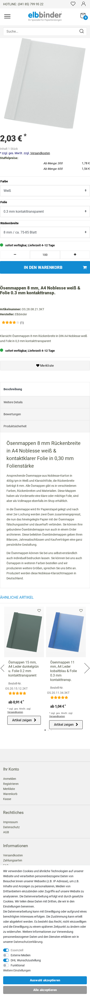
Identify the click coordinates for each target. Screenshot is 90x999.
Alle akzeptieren (45, 990)
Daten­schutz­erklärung (28, 941)
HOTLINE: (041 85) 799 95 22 (23, 4)
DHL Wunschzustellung (26, 960)
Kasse (7, 799)
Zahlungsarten (12, 860)
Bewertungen (12, 414)
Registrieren (11, 783)
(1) (22, 322)
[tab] (45, 389)
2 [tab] (48, 730)
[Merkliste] (73, 3)
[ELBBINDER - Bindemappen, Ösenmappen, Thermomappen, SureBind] (45, 16)
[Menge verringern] (15, 255)
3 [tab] (51, 730)
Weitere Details (13, 402)
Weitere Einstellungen (17, 970)
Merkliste (46, 365)
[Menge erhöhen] (75, 255)
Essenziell (17, 950)
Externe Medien (21, 955)
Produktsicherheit (15, 426)
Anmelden (9, 778)
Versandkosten (40, 153)
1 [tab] (45, 730)
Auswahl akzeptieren (45, 980)
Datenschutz (11, 827)
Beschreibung (13, 389)
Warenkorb (10, 794)
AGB (6, 832)
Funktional (17, 965)
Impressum (10, 822)
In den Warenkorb (43, 267)
